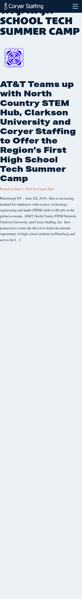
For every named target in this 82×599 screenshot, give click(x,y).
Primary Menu (75, 4)
